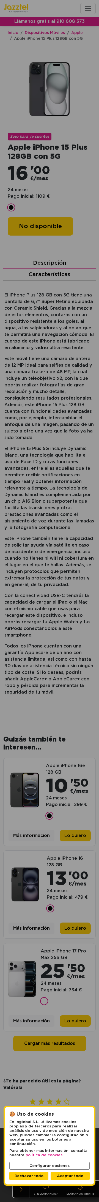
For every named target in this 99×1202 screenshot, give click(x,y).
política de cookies (44, 1155)
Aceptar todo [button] (70, 1176)
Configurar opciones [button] (49, 1166)
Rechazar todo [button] (29, 1176)
